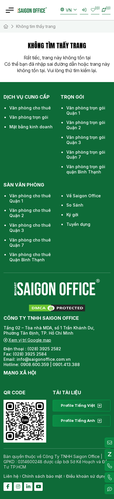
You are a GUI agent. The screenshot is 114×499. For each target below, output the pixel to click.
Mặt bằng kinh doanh (31, 126)
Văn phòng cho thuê (30, 107)
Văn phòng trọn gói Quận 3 (85, 140)
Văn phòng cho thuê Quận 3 (30, 228)
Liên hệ (11, 476)
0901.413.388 (66, 364)
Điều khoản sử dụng (86, 476)
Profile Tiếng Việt (78, 405)
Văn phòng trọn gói (28, 117)
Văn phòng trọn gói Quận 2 (85, 125)
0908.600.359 (34, 364)
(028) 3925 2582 (44, 348)
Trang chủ (6, 26)
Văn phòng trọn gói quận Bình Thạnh (85, 169)
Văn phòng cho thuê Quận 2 (30, 213)
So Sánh (74, 205)
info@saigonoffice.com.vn (44, 359)
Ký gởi (72, 214)
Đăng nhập (84, 10)
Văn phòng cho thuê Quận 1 (30, 198)
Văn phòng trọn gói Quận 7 (85, 155)
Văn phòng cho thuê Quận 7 (30, 242)
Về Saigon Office (83, 195)
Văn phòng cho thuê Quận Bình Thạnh (30, 257)
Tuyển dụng (78, 224)
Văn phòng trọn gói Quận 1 (85, 110)
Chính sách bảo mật (42, 476)
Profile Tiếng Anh (78, 420)
